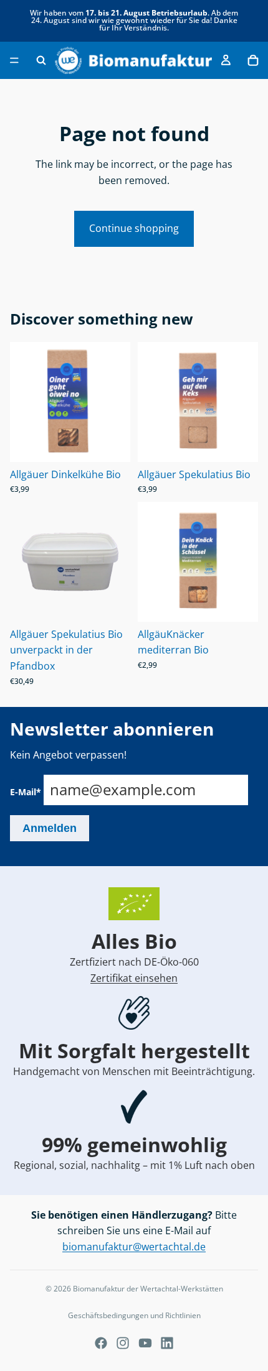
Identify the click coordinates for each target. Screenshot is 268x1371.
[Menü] (14, 60)
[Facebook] (100, 1343)
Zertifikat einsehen (134, 978)
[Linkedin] (167, 1343)
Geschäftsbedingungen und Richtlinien (134, 1315)
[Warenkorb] (253, 60)
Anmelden (49, 828)
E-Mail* (25, 792)
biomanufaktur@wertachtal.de (134, 1246)
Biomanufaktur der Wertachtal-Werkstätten (148, 1288)
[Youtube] (145, 1343)
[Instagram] (122, 1343)
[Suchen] (41, 60)
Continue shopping (134, 228)
